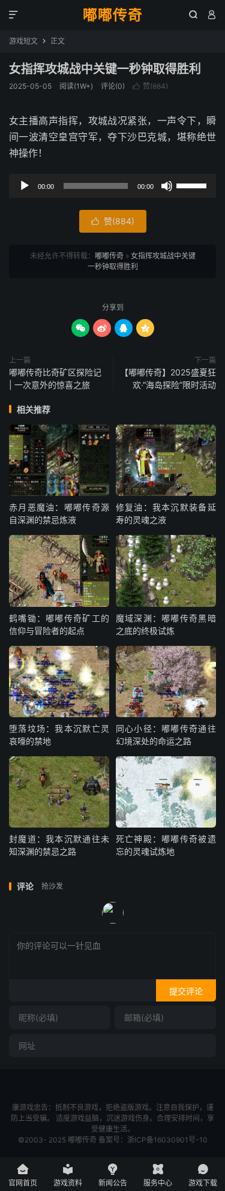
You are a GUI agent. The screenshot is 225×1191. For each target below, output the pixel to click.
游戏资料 (67, 1175)
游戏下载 (202, 1175)
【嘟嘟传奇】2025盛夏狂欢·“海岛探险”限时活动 (168, 378)
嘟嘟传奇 (113, 15)
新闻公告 (112, 1175)
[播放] (25, 186)
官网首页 (22, 1175)
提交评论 (186, 991)
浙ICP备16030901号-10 (167, 1139)
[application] (112, 186)
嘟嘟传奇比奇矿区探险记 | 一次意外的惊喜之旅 (55, 378)
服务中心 (157, 1175)
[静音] (167, 186)
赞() (150, 86)
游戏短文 (23, 41)
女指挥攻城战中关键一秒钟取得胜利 (105, 69)
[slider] (193, 185)
